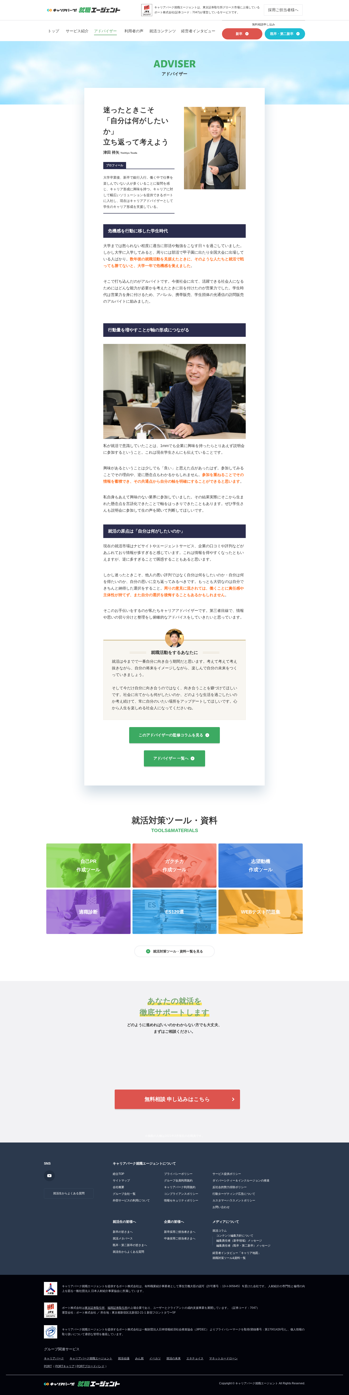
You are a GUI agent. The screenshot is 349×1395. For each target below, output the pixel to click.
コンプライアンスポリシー (181, 1193)
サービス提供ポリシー (226, 1174)
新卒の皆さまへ (123, 1231)
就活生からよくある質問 (69, 1193)
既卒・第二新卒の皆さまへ (130, 1245)
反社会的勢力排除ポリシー (229, 1187)
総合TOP (118, 1174)
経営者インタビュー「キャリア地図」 (236, 1253)
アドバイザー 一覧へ (171, 758)
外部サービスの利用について (131, 1200)
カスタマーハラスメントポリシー (233, 1200)
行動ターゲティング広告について (233, 1193)
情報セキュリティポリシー (181, 1200)
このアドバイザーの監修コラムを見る (171, 735)
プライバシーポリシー (178, 1174)
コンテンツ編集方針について (234, 1235)
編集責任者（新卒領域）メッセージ (239, 1240)
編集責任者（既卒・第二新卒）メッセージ (243, 1245)
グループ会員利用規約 (178, 1180)
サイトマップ (121, 1180)
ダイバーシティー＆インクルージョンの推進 (240, 1180)
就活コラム (219, 1230)
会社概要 (118, 1187)
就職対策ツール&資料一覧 (229, 1258)
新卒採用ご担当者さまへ (179, 1231)
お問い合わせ (221, 1207)
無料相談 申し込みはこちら (177, 1099)
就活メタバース (123, 1238)
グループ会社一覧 (124, 1193)
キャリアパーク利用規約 (179, 1187)
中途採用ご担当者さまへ (179, 1238)
